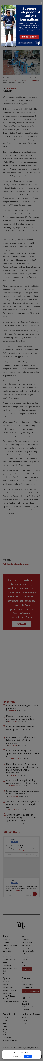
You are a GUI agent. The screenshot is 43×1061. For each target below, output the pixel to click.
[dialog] (21, 530)
